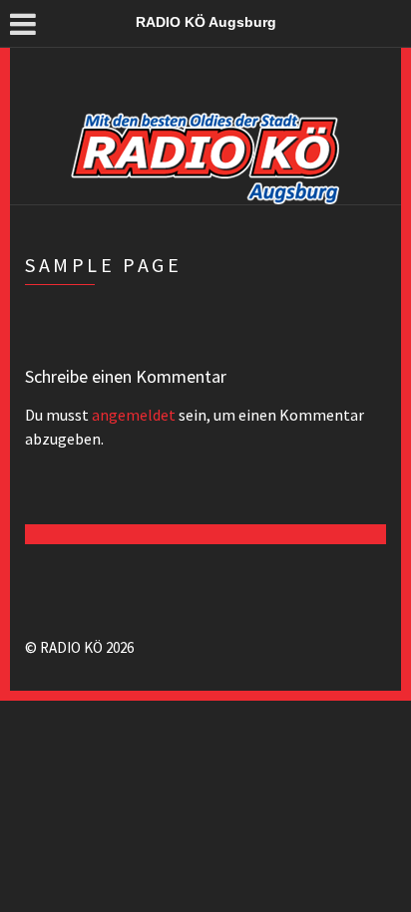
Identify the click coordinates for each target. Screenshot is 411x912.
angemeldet (134, 415)
